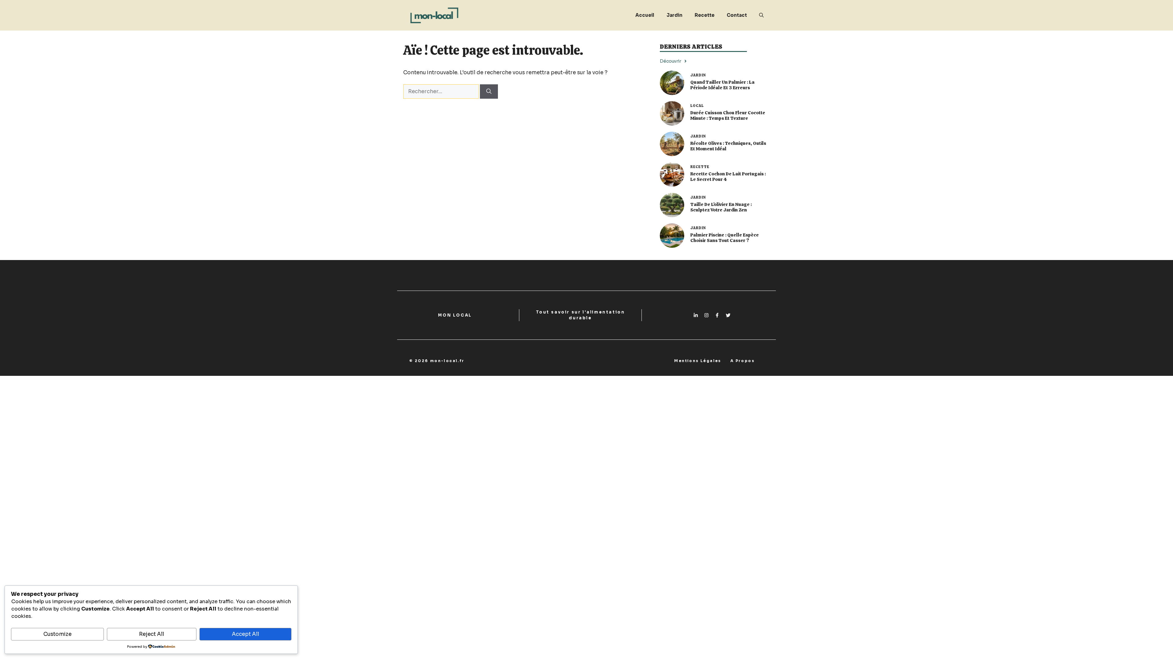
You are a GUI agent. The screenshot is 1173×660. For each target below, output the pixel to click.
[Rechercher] (489, 91)
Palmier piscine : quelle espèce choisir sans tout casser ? (724, 238)
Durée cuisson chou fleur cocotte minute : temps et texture (727, 115)
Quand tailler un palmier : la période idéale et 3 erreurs (722, 85)
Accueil (644, 15)
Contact (737, 15)
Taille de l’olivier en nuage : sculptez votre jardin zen (721, 207)
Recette (704, 15)
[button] (761, 15)
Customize (57, 634)
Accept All (245, 634)
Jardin (674, 15)
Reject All (151, 634)
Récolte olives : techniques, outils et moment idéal (728, 146)
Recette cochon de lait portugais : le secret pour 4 (728, 176)
